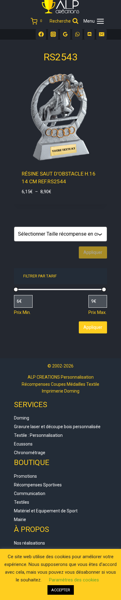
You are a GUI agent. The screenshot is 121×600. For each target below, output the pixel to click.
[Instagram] (53, 34)
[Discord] (89, 34)
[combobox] (57, 234)
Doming (21, 417)
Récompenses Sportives (38, 484)
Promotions (25, 476)
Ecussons (23, 443)
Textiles (21, 502)
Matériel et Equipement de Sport (46, 510)
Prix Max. (97, 312)
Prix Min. (22, 312)
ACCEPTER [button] (60, 590)
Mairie (20, 519)
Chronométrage (29, 452)
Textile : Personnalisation (38, 435)
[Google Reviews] (65, 34)
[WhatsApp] (77, 34)
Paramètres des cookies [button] (74, 580)
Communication (29, 493)
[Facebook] (41, 34)
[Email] (101, 34)
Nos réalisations (29, 543)
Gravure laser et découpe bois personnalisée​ (57, 426)
